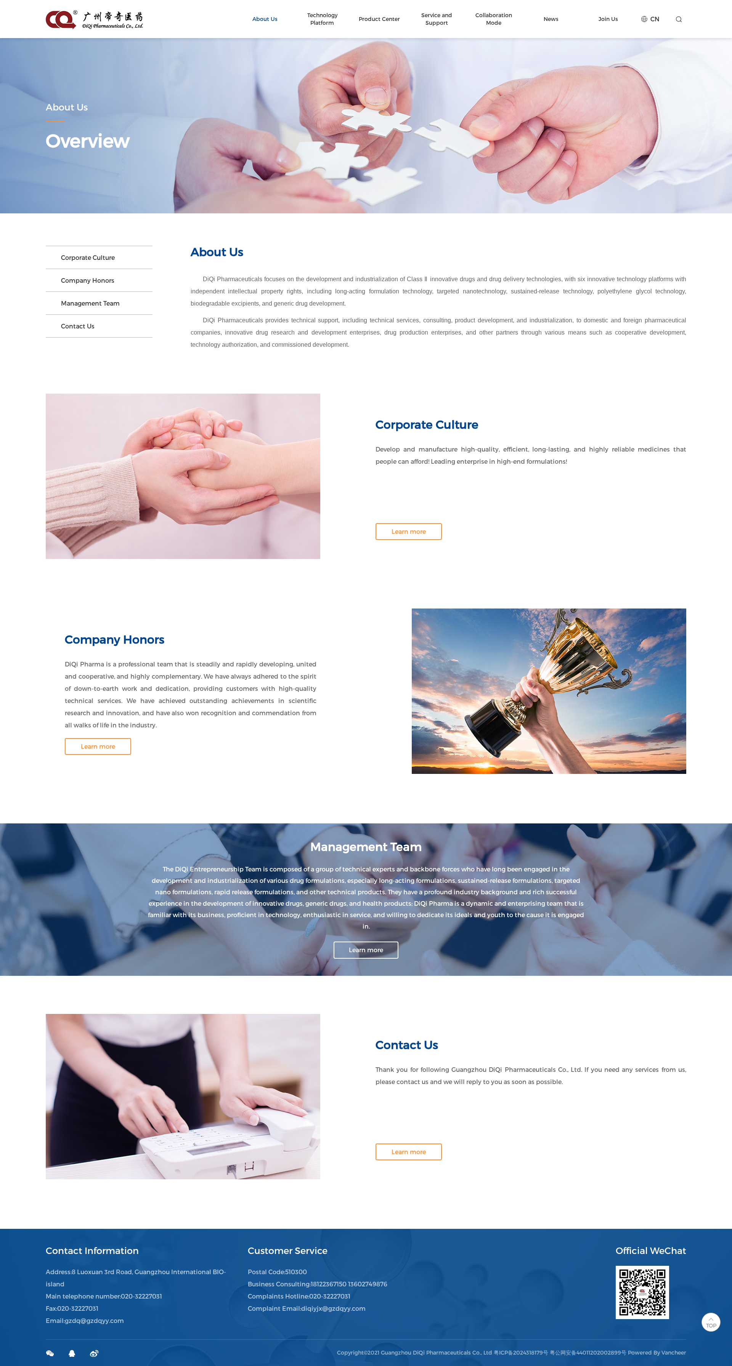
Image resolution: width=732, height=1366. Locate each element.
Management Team (90, 303)
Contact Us (78, 326)
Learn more (409, 531)
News (551, 19)
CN (655, 18)
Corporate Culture (88, 257)
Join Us (608, 19)
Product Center (379, 19)
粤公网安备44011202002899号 (588, 1352)
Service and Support (436, 19)
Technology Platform (322, 19)
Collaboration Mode (493, 19)
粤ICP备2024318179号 (521, 1352)
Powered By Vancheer (657, 1352)
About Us (265, 19)
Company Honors (87, 280)
